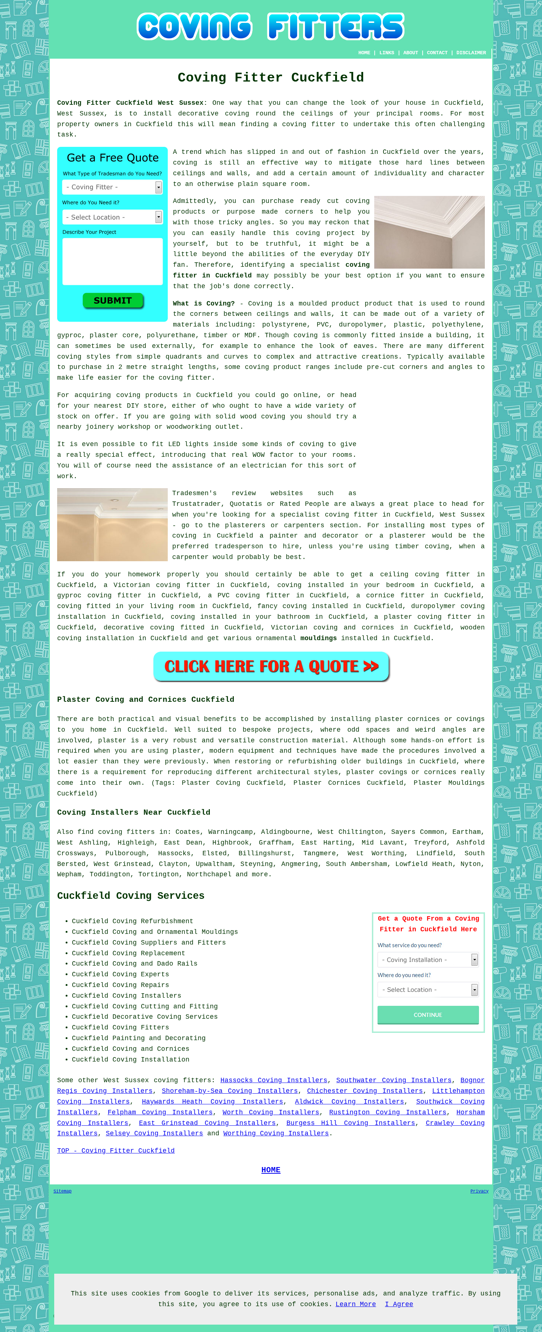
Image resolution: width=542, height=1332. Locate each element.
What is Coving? (204, 303)
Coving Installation (151, 1059)
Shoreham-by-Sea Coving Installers (230, 1091)
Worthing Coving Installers (276, 1133)
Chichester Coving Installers (365, 1091)
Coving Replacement (148, 953)
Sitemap (62, 1191)
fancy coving (282, 606)
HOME (364, 53)
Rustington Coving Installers (388, 1112)
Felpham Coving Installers (160, 1112)
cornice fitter (395, 595)
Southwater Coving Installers (394, 1080)
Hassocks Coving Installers (274, 1080)
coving (305, 335)
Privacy (479, 1191)
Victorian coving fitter (162, 585)
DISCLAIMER (471, 53)
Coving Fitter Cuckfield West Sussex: (132, 103)
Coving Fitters (140, 1027)
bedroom (400, 585)
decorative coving (139, 627)
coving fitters (182, 1080)
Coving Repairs (140, 985)
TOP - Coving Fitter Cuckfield (116, 1151)
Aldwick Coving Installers (349, 1101)
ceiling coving (409, 574)
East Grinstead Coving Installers (207, 1123)
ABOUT (410, 53)
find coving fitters (116, 832)
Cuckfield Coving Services (131, 896)
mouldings (318, 638)
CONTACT (437, 53)
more (260, 874)
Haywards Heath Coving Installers (212, 1101)
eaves (364, 346)
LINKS (386, 53)
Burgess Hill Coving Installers (350, 1123)
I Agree (399, 1304)
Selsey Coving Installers (154, 1133)
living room (172, 606)
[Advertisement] (423, 441)
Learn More (356, 1304)
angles (259, 222)
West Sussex (126, 1080)
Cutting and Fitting (179, 1006)
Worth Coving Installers (271, 1112)
